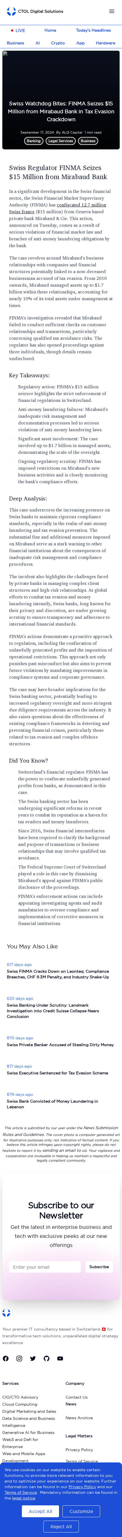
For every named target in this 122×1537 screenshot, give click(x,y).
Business (15, 42)
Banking (34, 141)
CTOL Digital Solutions (40, 11)
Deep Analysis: (28, 498)
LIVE (20, 30)
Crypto (58, 42)
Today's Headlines (93, 30)
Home (50, 30)
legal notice (23, 1498)
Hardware (105, 42)
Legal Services (61, 141)
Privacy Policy (79, 1449)
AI (37, 42)
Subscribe (99, 1266)
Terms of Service (82, 1461)
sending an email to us (64, 1150)
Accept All (40, 1511)
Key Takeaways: (29, 375)
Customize (81, 1511)
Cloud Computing (19, 1404)
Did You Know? (28, 760)
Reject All (61, 1526)
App (80, 42)
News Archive (79, 1417)
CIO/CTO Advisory (20, 1397)
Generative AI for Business (28, 1432)
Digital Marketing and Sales (29, 1411)
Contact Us (77, 1397)
